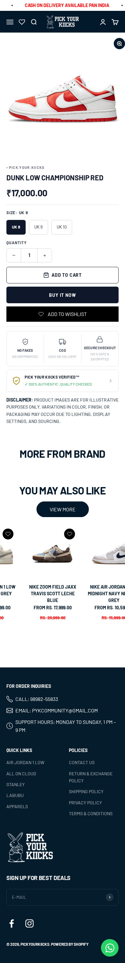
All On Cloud (21, 773)
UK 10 (62, 226)
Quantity (16, 242)
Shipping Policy (86, 791)
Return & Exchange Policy (91, 777)
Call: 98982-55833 (36, 699)
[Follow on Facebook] (11, 923)
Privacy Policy (85, 802)
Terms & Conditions (91, 813)
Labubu (15, 795)
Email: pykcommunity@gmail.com (56, 710)
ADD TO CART (67, 275)
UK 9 (38, 226)
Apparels (17, 806)
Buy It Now (62, 295)
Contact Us (82, 762)
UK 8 (16, 226)
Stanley (15, 784)
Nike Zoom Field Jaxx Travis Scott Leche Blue (52, 593)
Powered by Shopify (69, 944)
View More (63, 509)
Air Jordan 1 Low (25, 762)
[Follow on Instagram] (29, 923)
